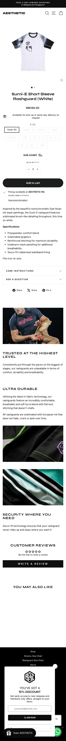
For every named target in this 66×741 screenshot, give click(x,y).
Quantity (33, 162)
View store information (18, 200)
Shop (33, 651)
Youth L (55, 129)
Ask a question (17, 279)
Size (33, 124)
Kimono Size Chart (33, 656)
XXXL (42, 145)
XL (22, 145)
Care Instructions (20, 271)
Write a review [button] (33, 563)
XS (34, 137)
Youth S (27, 129)
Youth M (41, 129)
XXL (31, 145)
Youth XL (11, 137)
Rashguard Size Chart (33, 660)
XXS (25, 137)
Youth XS (11, 129)
